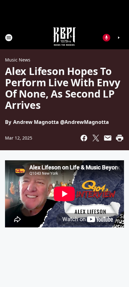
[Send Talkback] (106, 37)
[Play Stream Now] (118, 37)
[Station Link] (64, 37)
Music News (17, 60)
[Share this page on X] (95, 138)
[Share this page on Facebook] (84, 138)
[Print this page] (119, 138)
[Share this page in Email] (107, 138)
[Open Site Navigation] (9, 37)
